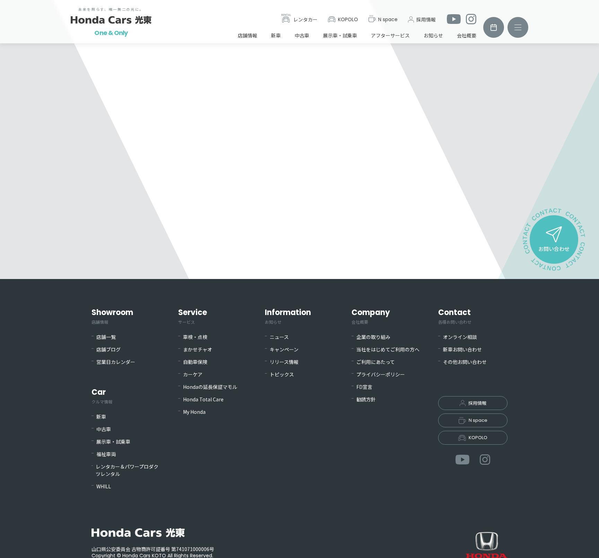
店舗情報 (247, 35)
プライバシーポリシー (380, 374)
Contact (454, 316)
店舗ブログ (108, 349)
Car (102, 395)
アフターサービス (390, 35)
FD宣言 (364, 386)
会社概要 (466, 35)
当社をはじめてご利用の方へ (387, 349)
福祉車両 (106, 454)
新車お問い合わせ (462, 349)
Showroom (112, 316)
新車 (276, 35)
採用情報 (426, 19)
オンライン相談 (460, 336)
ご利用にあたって (375, 361)
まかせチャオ (197, 349)
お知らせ (433, 35)
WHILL (103, 486)
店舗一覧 (106, 336)
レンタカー (305, 19)
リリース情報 (284, 361)
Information (288, 316)
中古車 (302, 35)
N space (388, 19)
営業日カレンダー (115, 361)
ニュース (279, 336)
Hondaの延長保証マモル (210, 386)
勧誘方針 (366, 399)
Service (192, 316)
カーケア (192, 374)
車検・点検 (195, 336)
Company (370, 316)
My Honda (194, 411)
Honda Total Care (203, 399)
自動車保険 (195, 361)
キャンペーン (284, 349)
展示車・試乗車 (340, 35)
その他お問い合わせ (465, 361)
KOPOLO (348, 19)
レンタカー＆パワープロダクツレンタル (127, 470)
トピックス (282, 374)
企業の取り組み (373, 336)
